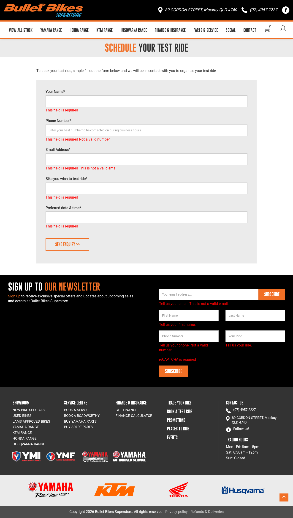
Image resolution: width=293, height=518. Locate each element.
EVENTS (172, 437)
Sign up (14, 296)
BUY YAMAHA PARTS (80, 421)
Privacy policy (176, 512)
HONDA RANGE (79, 30)
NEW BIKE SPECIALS (29, 410)
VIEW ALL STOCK (21, 30)
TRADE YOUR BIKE (179, 402)
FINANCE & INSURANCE (170, 30)
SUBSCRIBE (271, 294)
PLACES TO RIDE (178, 428)
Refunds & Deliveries (207, 512)
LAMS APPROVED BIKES (31, 421)
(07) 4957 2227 (244, 410)
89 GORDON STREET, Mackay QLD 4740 (254, 420)
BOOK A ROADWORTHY (82, 416)
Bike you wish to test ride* (66, 179)
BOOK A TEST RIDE (179, 411)
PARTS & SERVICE (205, 30)
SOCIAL (231, 30)
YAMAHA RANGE (51, 30)
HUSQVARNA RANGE (133, 30)
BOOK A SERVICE (77, 410)
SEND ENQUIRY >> (67, 244)
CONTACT (249, 30)
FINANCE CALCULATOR (134, 416)
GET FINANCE (126, 410)
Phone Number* (58, 121)
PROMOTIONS (176, 420)
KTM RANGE (104, 30)
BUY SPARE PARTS (78, 427)
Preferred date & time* (63, 208)
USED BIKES (22, 416)
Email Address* (58, 149)
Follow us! (241, 429)
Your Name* (55, 91)
